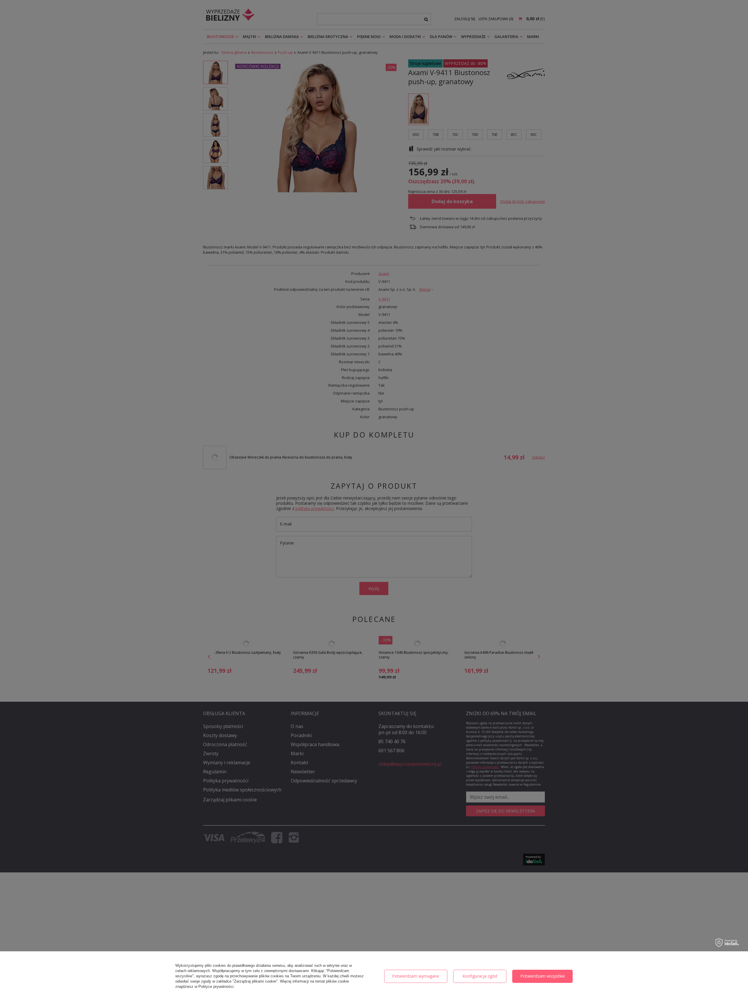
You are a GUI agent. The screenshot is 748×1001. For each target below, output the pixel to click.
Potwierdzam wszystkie (542, 976)
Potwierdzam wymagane (415, 976)
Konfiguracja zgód (480, 976)
